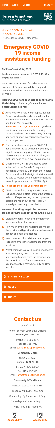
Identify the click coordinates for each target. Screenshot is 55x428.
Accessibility (14, 420)
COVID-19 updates (15, 34)
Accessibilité (40, 420)
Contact (27, 5)
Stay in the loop (18, 276)
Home (5, 5)
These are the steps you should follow (25, 185)
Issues (12, 286)
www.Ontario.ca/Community (23, 126)
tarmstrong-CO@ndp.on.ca (31, 375)
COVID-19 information (23, 30)
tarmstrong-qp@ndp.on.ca (31, 347)
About (15, 5)
